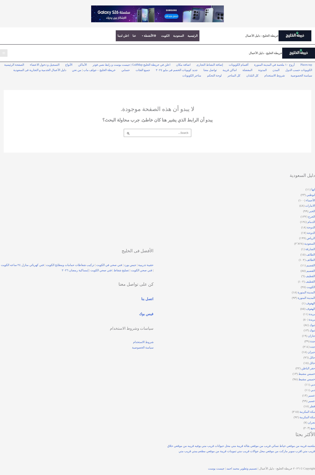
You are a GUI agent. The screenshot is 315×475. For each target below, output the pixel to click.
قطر (312, 406)
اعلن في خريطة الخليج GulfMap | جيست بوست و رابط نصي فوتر (131, 64)
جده (312, 346)
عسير (311, 395)
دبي (313, 384)
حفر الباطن (308, 368)
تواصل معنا (210, 70)
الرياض (311, 238)
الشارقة (310, 249)
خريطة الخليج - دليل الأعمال (262, 35)
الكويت (165, 35)
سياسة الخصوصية (301, 75)
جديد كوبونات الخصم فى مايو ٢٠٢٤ (177, 70)
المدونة (262, 70)
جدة (312, 341)
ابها (313, 189)
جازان (311, 335)
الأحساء (310, 200)
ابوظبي (310, 194)
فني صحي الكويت (141, 270)
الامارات (310, 205)
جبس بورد (130, 265)
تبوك (312, 325)
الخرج (311, 216)
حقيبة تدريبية (145, 265)
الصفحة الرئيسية (14, 64)
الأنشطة (148, 35)
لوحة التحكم (214, 75)
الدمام (311, 221)
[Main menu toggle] (3, 53)
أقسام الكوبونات (238, 64)
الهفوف (310, 303)
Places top (306, 64)
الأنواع (68, 64)
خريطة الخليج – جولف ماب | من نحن (94, 70)
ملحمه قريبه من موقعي (301, 445)
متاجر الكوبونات (191, 75)
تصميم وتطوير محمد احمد (241, 468)
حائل (312, 357)
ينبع (313, 428)
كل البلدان (252, 75)
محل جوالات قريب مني (251, 451)
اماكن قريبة (230, 70)
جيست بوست (216, 468)
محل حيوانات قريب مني (216, 445)
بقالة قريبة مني (240, 445)
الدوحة (311, 227)
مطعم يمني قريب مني (192, 451)
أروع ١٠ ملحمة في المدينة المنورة (274, 64)
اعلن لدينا (123, 35)
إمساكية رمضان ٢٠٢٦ (75, 270)
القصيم (310, 265)
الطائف (310, 254)
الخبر (312, 211)
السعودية (178, 35)
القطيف (310, 276)
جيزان (311, 352)
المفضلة (247, 70)
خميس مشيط (306, 373)
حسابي (125, 70)
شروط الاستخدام (274, 75)
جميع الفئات (143, 70)
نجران (311, 422)
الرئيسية (193, 35)
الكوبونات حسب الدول (298, 70)
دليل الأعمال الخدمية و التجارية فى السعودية (39, 70)
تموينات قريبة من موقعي (221, 451)
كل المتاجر (234, 75)
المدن (276, 70)
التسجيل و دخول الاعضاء (44, 64)
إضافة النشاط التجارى (209, 64)
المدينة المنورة (306, 292)
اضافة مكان (183, 64)
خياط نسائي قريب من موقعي (268, 445)
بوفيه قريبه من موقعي (187, 445)
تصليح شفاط (121, 270)
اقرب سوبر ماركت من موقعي (284, 451)
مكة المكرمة (307, 411)
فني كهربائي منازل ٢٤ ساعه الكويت (22, 265)
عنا (134, 35)
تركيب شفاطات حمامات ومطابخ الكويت (70, 265)
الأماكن (82, 64)
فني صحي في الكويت (109, 265)
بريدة (312, 314)
